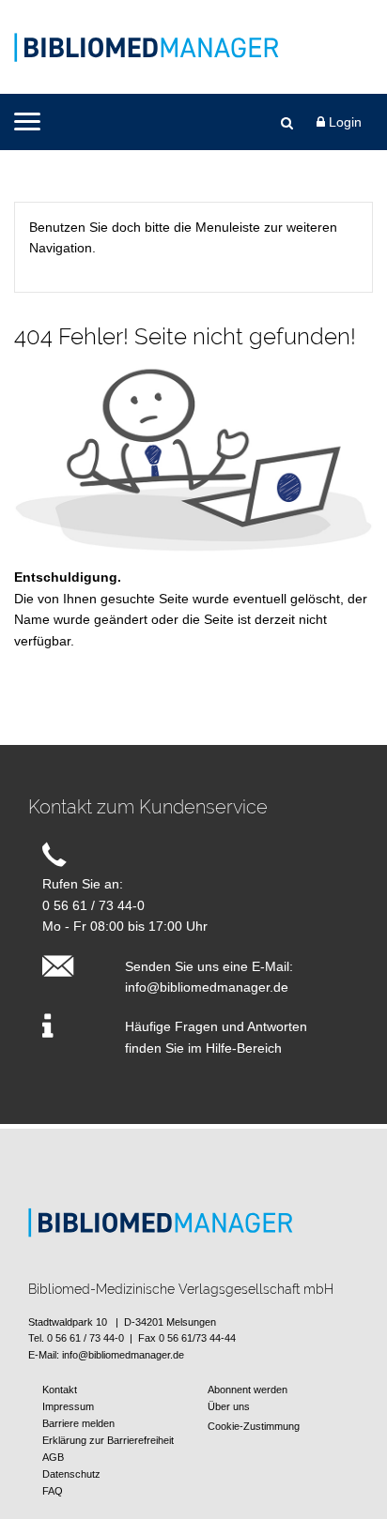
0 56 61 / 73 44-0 (93, 905)
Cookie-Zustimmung (254, 1426)
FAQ (52, 1490)
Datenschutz (71, 1474)
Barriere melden (78, 1423)
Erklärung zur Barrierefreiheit (108, 1440)
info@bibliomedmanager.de (206, 987)
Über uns (229, 1406)
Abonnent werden (247, 1389)
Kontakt (59, 1389)
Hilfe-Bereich (244, 1048)
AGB (53, 1457)
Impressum (68, 1406)
